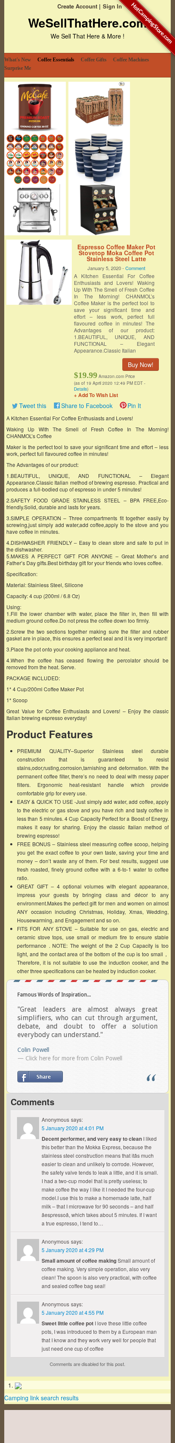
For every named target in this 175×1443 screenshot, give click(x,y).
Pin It (134, 405)
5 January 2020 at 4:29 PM (73, 1249)
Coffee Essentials (55, 60)
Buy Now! (140, 364)
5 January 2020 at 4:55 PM (73, 1312)
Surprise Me (17, 68)
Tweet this (32, 405)
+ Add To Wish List (96, 394)
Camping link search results (41, 1397)
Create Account (77, 6)
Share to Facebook (87, 405)
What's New (17, 60)
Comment (135, 268)
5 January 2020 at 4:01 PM (73, 1127)
